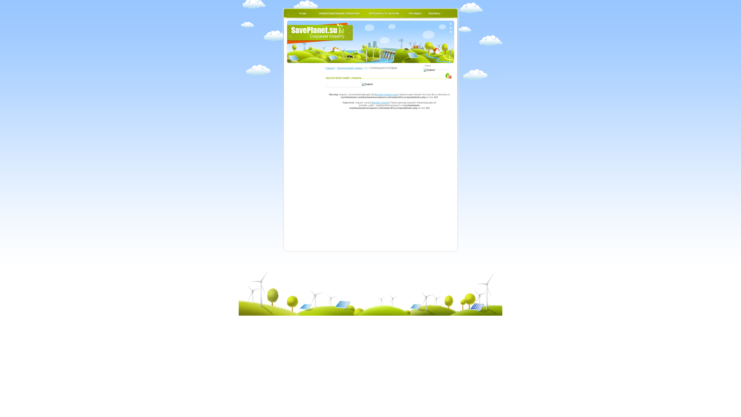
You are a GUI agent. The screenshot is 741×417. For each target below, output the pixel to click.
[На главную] (451, 24)
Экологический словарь (350, 68)
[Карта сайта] (451, 31)
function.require (380, 102)
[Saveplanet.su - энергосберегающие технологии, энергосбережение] (320, 33)
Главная (329, 68)
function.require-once (386, 94)
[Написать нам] (451, 27)
